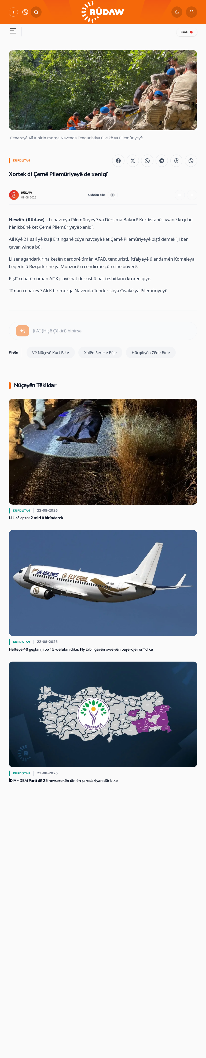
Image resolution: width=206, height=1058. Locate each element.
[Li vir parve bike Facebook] (118, 161)
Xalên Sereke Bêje (100, 352)
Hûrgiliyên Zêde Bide (151, 352)
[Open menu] (13, 31)
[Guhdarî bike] (113, 195)
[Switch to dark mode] (177, 12)
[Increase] (192, 195)
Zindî (184, 32)
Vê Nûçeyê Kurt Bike (50, 352)
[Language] (25, 12)
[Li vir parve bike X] (133, 161)
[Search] (36, 12)
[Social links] (13, 11)
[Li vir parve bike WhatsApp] (147, 161)
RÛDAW (26, 192)
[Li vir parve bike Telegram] (162, 161)
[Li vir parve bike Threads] (176, 161)
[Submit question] (22, 330)
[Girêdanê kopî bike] (191, 161)
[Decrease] (180, 195)
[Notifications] (191, 12)
